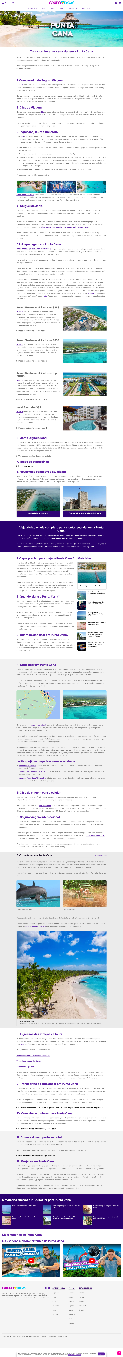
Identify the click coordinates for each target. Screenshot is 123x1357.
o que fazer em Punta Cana (35, 926)
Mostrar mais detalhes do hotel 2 (32, 361)
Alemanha (72, 1293)
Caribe (52, 8)
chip (42, 112)
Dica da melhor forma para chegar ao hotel (36, 1156)
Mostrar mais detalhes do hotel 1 (32, 331)
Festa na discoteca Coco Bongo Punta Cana (33, 1055)
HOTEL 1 (19, 312)
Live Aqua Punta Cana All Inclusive (32, 778)
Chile (54, 1301)
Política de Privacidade (49, 1336)
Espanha (72, 1306)
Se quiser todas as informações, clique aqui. (37, 1129)
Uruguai (55, 1314)
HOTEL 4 (19, 411)
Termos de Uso (62, 1336)
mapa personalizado (39, 725)
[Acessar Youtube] (120, 3)
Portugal (71, 1323)
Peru (54, 1310)
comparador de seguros (95, 835)
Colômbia (55, 1306)
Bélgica (71, 1301)
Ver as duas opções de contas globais (34, 456)
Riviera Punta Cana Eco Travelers (32, 772)
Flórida (81, 1297)
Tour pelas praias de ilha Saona (28, 1061)
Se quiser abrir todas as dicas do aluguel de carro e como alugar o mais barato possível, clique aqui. (61, 1108)
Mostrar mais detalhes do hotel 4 (32, 428)
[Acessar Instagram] (116, 3)
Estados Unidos (72, 8)
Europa (61, 8)
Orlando (81, 1310)
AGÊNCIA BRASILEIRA (25, 194)
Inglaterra (72, 1314)
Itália (70, 1319)
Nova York (82, 1306)
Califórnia (82, 1293)
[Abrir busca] (13, 3)
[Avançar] (105, 318)
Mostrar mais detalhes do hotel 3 (32, 399)
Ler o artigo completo (101, 855)
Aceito (101, 1354)
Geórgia (81, 1301)
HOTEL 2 (19, 344)
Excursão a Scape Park (25, 1067)
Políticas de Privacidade (74, 1354)
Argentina (55, 1293)
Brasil (43, 8)
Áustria (71, 1297)
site (22, 85)
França (71, 1310)
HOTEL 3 (19, 380)
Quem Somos (86, 8)
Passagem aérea (25, 466)
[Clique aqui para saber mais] (119, 1353)
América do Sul (32, 8)
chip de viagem (45, 805)
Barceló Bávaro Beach (27, 765)
